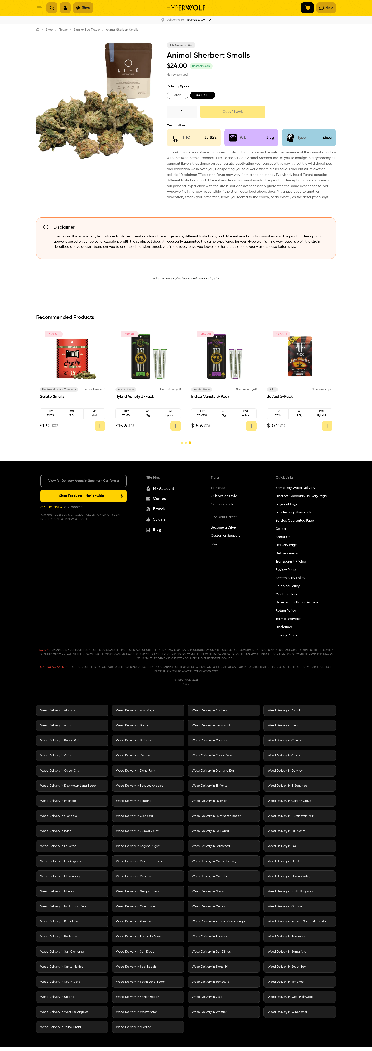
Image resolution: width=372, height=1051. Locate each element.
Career (281, 529)
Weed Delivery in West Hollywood (291, 996)
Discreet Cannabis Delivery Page (301, 496)
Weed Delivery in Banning (134, 725)
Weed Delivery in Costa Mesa (212, 755)
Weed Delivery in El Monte (209, 785)
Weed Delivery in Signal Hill (210, 966)
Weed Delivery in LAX (282, 846)
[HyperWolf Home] (186, 8)
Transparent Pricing (291, 561)
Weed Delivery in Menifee (285, 861)
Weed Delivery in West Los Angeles (64, 1012)
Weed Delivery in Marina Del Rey (214, 861)
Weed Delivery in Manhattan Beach (140, 861)
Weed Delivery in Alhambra (59, 710)
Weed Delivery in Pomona (133, 921)
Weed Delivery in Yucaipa (133, 1027)
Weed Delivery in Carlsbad (210, 740)
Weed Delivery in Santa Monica (62, 966)
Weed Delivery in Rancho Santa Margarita (297, 921)
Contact (160, 499)
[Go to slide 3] (190, 443)
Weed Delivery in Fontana (134, 800)
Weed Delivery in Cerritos (285, 740)
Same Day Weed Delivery (295, 488)
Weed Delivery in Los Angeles (60, 861)
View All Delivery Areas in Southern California (83, 481)
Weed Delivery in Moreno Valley (289, 876)
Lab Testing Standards (293, 512)
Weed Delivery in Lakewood (211, 846)
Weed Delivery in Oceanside (135, 906)
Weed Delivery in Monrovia (134, 876)
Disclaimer (284, 627)
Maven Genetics (125, 389)
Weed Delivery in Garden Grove (289, 800)
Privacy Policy (286, 635)
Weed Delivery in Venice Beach (137, 996)
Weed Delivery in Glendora (134, 815)
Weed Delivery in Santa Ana (287, 951)
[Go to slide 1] (182, 442)
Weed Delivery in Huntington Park (291, 815)
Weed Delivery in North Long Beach (64, 906)
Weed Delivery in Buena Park (60, 740)
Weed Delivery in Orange (285, 906)
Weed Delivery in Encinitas (58, 800)
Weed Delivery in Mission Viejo (60, 876)
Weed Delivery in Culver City (59, 770)
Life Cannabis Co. (181, 45)
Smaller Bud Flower (87, 29)
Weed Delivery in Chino (56, 755)
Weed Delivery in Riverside (210, 936)
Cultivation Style (224, 496)
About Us (283, 537)
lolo (42, 389)
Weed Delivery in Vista (207, 996)
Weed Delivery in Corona (133, 755)
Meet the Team (287, 594)
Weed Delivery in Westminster (136, 1012)
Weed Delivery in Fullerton (209, 800)
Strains (159, 519)
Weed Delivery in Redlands (58, 936)
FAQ (214, 544)
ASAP (177, 95)
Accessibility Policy (290, 578)
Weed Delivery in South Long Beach (141, 981)
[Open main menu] (39, 8)
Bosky (194, 389)
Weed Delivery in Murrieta (57, 891)
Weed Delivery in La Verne (58, 846)
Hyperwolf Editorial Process (297, 602)
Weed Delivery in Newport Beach (139, 891)
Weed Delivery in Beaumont (211, 725)
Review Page (286, 570)
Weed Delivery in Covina (284, 755)
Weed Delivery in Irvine (55, 831)
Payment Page (287, 504)
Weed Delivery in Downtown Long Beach (68, 785)
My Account (163, 488)
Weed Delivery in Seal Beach (136, 966)
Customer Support (225, 536)
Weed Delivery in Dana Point (135, 770)
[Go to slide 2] (186, 443)
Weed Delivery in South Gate (60, 981)
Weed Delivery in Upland (57, 996)
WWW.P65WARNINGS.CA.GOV (200, 671)
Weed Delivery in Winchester (287, 1012)
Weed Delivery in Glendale (58, 815)
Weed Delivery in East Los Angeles (139, 785)
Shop (49, 29)
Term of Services (288, 619)
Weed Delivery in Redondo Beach (139, 936)
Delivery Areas (287, 553)
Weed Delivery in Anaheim (210, 710)
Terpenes (218, 488)
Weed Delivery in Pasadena (59, 921)
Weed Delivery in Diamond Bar (213, 770)
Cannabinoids (222, 504)
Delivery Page (286, 545)
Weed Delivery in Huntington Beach (216, 815)
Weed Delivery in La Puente (286, 831)
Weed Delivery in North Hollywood (291, 891)
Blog (157, 530)
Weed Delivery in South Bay (287, 966)
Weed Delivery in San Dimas (211, 951)
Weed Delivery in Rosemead (287, 936)
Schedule (202, 95)
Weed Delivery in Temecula (210, 981)
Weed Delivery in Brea (283, 725)
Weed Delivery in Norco (208, 891)
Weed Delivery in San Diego (135, 951)
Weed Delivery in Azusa (56, 725)
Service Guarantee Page (295, 520)
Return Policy (286, 611)
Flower (63, 29)
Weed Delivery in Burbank (134, 740)
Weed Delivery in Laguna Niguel (138, 846)
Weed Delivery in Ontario (209, 906)
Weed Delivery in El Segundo (287, 785)
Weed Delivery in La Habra (210, 831)
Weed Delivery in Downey (285, 770)
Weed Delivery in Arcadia (285, 710)
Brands (159, 509)
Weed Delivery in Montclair (210, 876)
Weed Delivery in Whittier (209, 1012)
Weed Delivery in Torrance (286, 981)
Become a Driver (224, 527)
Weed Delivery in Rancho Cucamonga (218, 921)
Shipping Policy (288, 586)
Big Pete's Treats (277, 389)
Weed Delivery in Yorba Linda (60, 1027)
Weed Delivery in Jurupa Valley (137, 831)
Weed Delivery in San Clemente (62, 951)
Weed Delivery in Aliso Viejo (135, 710)
